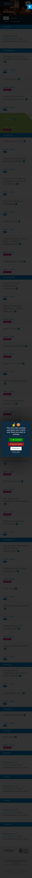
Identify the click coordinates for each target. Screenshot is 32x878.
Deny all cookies (16, 444)
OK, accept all (16, 440)
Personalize (16, 448)
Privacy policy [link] (16, 452)
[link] (29, 6)
